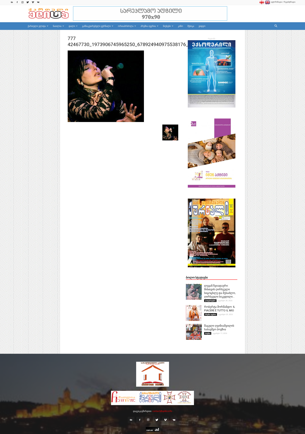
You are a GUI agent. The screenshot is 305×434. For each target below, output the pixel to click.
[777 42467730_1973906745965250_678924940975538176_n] (106, 121)
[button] (276, 26)
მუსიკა (190, 25)
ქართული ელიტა (37, 25)
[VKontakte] (38, 2)
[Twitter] (27, 2)
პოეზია (207, 333)
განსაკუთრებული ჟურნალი (96, 25)
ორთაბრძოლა (125, 25)
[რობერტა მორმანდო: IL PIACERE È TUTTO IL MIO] (194, 313)
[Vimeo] (32, 2)
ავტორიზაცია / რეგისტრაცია (283, 2)
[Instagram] (22, 2)
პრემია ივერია (148, 25)
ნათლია (57, 25)
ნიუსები (167, 25)
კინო (180, 25)
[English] (267, 3)
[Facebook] (17, 2)
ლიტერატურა (210, 300)
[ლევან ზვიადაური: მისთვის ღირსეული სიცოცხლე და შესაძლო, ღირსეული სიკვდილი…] (194, 292)
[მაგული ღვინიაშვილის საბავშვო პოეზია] (194, 332)
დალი (72, 25)
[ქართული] (261, 3)
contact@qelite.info (162, 411)
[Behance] (12, 2)
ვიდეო (202, 25)
